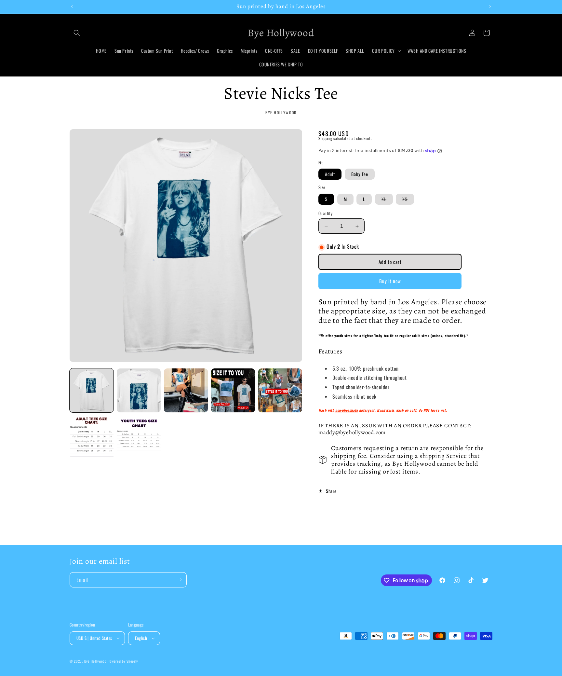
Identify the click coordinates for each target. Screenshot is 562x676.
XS (408, 200)
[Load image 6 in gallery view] (92, 438)
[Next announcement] (490, 6)
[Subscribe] (179, 579)
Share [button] (331, 491)
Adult (330, 174)
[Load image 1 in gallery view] (92, 390)
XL (387, 200)
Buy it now (390, 280)
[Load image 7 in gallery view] (139, 438)
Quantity (325, 213)
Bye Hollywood (95, 661)
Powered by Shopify (123, 661)
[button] (77, 33)
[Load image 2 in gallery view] (139, 390)
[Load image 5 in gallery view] (280, 390)
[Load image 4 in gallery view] (233, 390)
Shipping (325, 138)
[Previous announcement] (72, 6)
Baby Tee (359, 174)
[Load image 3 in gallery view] (186, 390)
